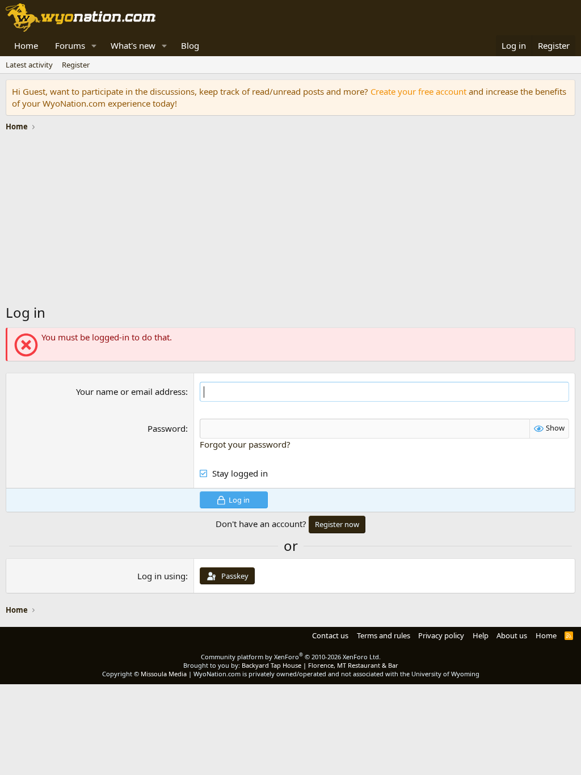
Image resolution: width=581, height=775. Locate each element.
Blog (190, 45)
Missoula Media (164, 673)
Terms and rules (383, 635)
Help (481, 635)
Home (26, 45)
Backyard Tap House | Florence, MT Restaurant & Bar (320, 665)
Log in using (161, 576)
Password (167, 428)
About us (511, 635)
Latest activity (29, 65)
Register (76, 65)
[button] (94, 45)
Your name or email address (131, 391)
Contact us (330, 635)
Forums (70, 45)
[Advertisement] (290, 220)
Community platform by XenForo (291, 656)
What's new (133, 45)
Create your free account (418, 91)
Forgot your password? (245, 444)
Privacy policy (441, 635)
